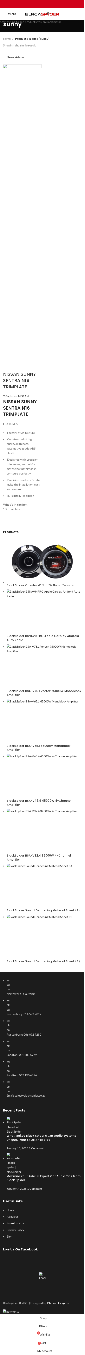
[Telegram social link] (52, 4)
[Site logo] (42, 14)
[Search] (80, 14)
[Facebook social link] (32, 4)
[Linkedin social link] (47, 4)
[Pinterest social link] (42, 4)
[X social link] (37, 4)
